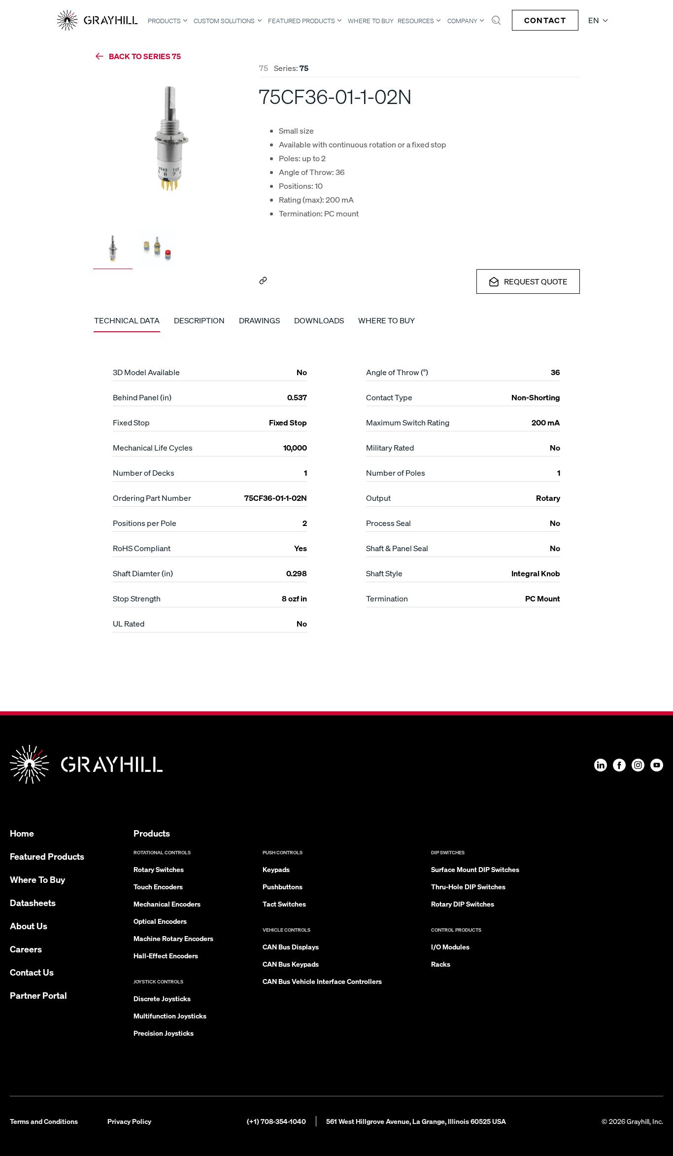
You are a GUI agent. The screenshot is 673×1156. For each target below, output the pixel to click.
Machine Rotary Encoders (173, 938)
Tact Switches (284, 903)
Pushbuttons (283, 886)
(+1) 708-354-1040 (276, 1121)
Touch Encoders (158, 886)
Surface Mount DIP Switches (475, 869)
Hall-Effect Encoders (166, 955)
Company (462, 20)
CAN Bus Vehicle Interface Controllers (322, 981)
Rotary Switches (159, 869)
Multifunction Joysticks (170, 1015)
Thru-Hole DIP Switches (468, 886)
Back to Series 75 (145, 56)
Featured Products (301, 20)
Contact (545, 20)
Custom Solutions (224, 20)
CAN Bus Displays (291, 946)
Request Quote (536, 281)
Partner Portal (38, 995)
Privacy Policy (129, 1121)
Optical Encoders (160, 920)
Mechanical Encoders (167, 903)
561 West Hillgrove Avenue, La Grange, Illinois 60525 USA (416, 1121)
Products (164, 20)
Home (22, 833)
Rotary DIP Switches (462, 903)
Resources (416, 20)
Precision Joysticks (164, 1032)
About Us (28, 925)
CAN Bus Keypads (291, 963)
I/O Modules (450, 946)
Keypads (276, 869)
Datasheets (33, 902)
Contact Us (32, 972)
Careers (26, 948)
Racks (440, 963)
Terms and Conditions (44, 1121)
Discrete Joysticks (162, 998)
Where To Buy (371, 21)
